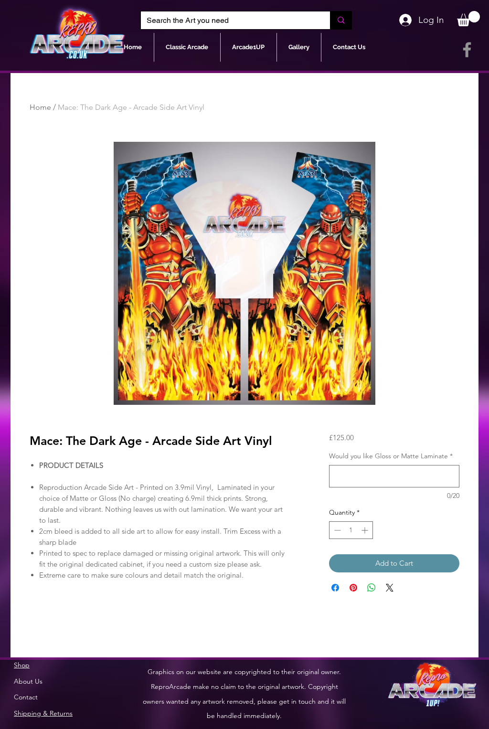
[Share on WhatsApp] (371, 587)
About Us (28, 681)
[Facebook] (467, 50)
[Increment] (366, 530)
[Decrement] (336, 530)
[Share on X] (389, 587)
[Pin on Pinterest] (353, 587)
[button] (468, 18)
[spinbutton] (351, 530)
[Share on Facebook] (335, 587)
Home (40, 107)
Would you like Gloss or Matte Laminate (391, 456)
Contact (26, 697)
